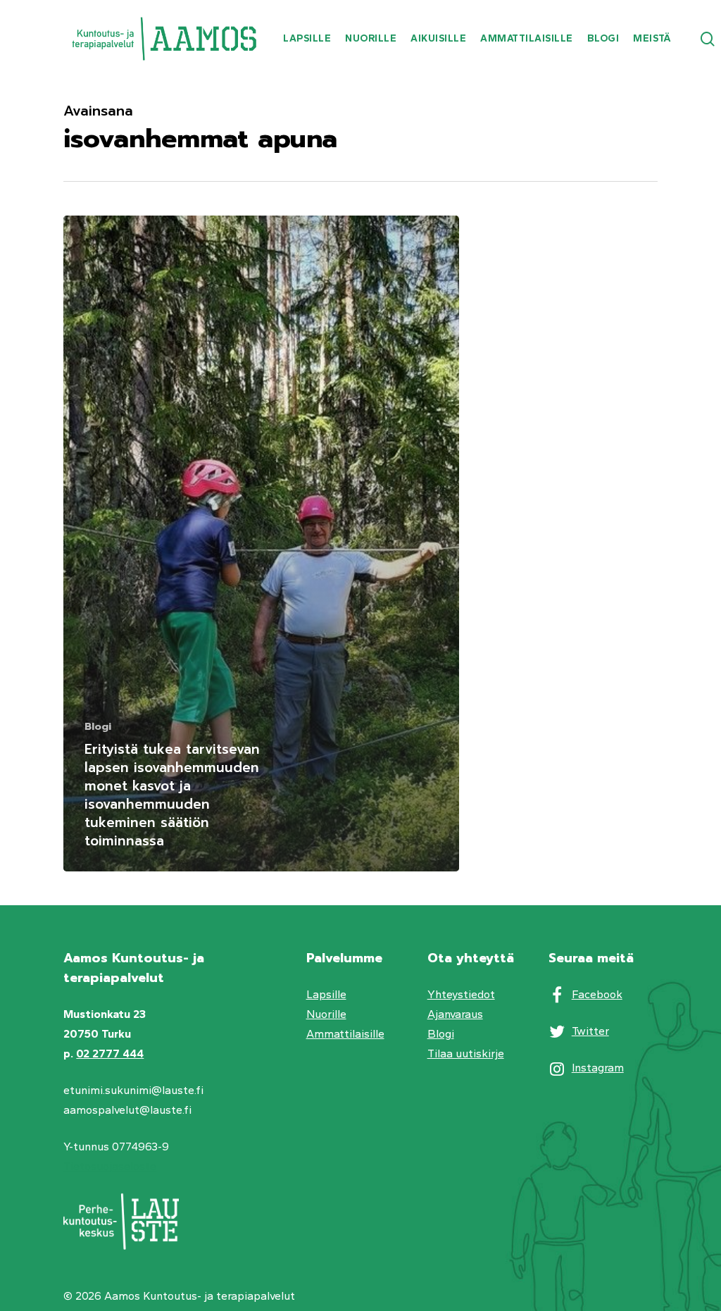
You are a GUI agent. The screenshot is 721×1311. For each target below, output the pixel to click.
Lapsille (326, 994)
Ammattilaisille (345, 1033)
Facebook (597, 994)
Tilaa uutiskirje (465, 1053)
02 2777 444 (110, 1053)
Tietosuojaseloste (109, 1166)
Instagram (598, 1067)
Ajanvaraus (455, 1014)
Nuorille (326, 1014)
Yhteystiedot (461, 994)
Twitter (590, 1031)
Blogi (97, 726)
